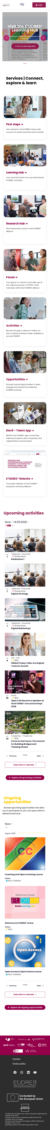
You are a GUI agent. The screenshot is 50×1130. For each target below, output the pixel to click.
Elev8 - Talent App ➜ (20, 430)
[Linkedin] (28, 1072)
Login (40, 5)
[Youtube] (35, 1072)
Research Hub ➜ (17, 223)
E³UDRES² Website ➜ (19, 479)
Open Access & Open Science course (23, 971)
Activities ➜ (14, 326)
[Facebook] (15, 1072)
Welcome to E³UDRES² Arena (19, 923)
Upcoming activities (24, 513)
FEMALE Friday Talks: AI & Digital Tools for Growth (27, 664)
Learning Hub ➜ (16, 172)
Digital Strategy (19, 593)
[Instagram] (22, 1072)
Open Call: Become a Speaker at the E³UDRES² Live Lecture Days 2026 (27, 703)
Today (25, 755)
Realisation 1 (17, 559)
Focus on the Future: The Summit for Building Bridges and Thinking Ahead (28, 744)
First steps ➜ (14, 124)
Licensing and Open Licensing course (24, 874)
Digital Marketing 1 (21, 628)
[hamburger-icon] (22, 5)
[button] (6, 38)
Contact (16, 1059)
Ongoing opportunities (17, 800)
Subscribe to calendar (23, 765)
